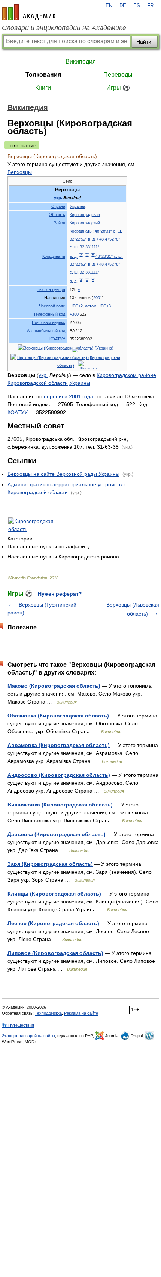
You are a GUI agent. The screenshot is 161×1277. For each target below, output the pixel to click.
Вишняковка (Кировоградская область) (60, 805)
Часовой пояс (52, 306)
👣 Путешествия (18, 1025)
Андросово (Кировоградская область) (58, 775)
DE (122, 5)
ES (136, 5)
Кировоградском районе (126, 375)
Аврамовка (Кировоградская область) (58, 745)
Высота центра (51, 289)
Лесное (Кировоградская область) (53, 923)
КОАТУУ (57, 339)
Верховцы (19, 172)
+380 (74, 314)
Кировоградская (85, 214)
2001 (97, 297)
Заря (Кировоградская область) (50, 864)
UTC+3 (104, 306)
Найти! (144, 42)
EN (109, 5)
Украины (79, 383)
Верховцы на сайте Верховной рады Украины (63, 474)
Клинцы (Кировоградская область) (54, 894)
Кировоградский (85, 223)
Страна (58, 206)
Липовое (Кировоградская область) (55, 953)
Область (57, 214)
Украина (77, 206)
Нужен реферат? (60, 594)
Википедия (81, 61)
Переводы (118, 74)
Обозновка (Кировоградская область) (58, 716)
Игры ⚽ (118, 88)
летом (91, 306)
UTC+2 (76, 306)
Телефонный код (49, 314)
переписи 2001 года (68, 396)
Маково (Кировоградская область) (53, 686)
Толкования (43, 74)
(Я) (93, 255)
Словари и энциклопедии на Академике (64, 28)
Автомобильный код (46, 330)
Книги (43, 88)
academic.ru (29, 12)
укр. (58, 197)
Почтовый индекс (48, 322)
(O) (87, 255)
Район (59, 223)
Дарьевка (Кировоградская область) (56, 834)
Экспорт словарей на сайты (28, 1035)
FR (150, 5)
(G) (81, 255)
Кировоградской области (37, 383)
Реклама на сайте (81, 1013)
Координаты (53, 256)
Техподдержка (48, 1013)
